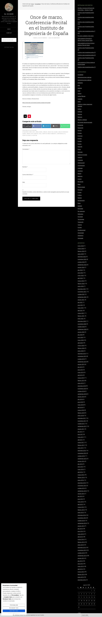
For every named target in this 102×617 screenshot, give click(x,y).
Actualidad (33, 130)
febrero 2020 (81, 348)
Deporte (80, 114)
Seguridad (80, 208)
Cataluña (80, 99)
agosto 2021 (81, 299)
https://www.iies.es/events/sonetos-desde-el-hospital (36, 102)
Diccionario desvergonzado (85, 122)
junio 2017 (80, 434)
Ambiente (80, 82)
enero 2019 (81, 383)
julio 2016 (80, 464)
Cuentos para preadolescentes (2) (87, 67)
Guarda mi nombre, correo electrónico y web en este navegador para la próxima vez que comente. (45, 193)
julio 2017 (80, 431)
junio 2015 (80, 499)
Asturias (80, 88)
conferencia (60, 133)
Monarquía (80, 181)
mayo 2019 (81, 372)
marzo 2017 (81, 442)
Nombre (25, 167)
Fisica (79, 149)
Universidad (81, 233)
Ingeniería (80, 160)
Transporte (80, 222)
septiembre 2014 (82, 523)
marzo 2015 (81, 507)
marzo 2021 (81, 313)
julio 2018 (80, 399)
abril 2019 (80, 375)
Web (23, 182)
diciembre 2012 (82, 580)
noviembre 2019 (82, 356)
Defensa (80, 111)
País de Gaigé (81, 187)
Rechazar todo (13, 608)
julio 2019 (80, 367)
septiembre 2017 (82, 426)
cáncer (45, 132)
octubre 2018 (81, 391)
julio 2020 (80, 334)
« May (79, 613)
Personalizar (14, 605)
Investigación (81, 165)
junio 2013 (80, 563)
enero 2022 (81, 286)
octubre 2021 (81, 294)
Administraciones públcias (84, 77)
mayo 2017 (81, 437)
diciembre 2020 (82, 321)
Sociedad (80, 216)
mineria (79, 179)
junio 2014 (80, 531)
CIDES (40, 133)
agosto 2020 (81, 332)
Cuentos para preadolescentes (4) (87, 55)
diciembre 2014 (82, 515)
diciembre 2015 (82, 483)
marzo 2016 (81, 475)
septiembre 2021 (82, 297)
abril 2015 (80, 504)
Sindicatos (80, 214)
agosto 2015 (81, 493)
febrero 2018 (81, 413)
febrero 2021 (81, 316)
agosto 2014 (81, 526)
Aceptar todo (14, 611)
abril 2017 (80, 440)
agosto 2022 (81, 267)
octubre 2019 (81, 359)
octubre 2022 (81, 262)
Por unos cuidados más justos (86, 36)
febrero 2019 (81, 380)
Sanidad (80, 206)
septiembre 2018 (82, 394)
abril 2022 (80, 278)
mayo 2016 (81, 469)
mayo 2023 (81, 246)
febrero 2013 (81, 574)
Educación (80, 128)
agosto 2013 (81, 558)
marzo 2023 (81, 248)
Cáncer (79, 93)
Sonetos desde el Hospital (29, 135)
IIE (64, 133)
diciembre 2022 (82, 256)
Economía (80, 125)
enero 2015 (81, 512)
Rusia (79, 203)
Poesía (79, 192)
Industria (80, 157)
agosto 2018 (81, 396)
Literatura (80, 171)
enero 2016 (81, 480)
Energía (80, 138)
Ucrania (80, 227)
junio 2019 (80, 369)
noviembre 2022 (82, 259)
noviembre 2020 (82, 324)
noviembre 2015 (82, 485)
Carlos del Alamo (53, 132)
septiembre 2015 (82, 491)
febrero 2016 (81, 477)
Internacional (81, 163)
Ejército (80, 130)
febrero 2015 (81, 510)
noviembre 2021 (82, 291)
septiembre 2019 (82, 361)
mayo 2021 (81, 308)
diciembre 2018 (82, 386)
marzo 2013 (81, 571)
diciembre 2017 (82, 418)
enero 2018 (81, 415)
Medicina (80, 176)
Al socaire (9, 14)
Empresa (80, 136)
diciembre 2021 (82, 289)
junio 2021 (80, 305)
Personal (80, 189)
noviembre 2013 (82, 550)
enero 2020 (81, 351)
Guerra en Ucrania (82, 154)
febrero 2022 (81, 283)
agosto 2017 (81, 429)
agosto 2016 (81, 461)
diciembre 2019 (82, 353)
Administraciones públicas (84, 80)
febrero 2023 (81, 251)
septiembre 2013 (82, 555)
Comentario (25, 149)
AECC (33, 132)
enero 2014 (81, 545)
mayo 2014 (81, 534)
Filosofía (80, 146)
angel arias (39, 132)
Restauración (81, 200)
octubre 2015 (81, 488)
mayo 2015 (81, 501)
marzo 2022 (81, 281)
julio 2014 (80, 528)
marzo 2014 (81, 539)
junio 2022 (80, 273)
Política (80, 195)
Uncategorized (81, 230)
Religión (80, 198)
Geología (80, 152)
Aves (79, 91)
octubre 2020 (81, 326)
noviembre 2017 (82, 421)
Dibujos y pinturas (82, 119)
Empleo (80, 133)
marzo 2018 (81, 410)
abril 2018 (80, 407)
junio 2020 (80, 337)
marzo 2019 (81, 378)
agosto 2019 (81, 364)
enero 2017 (81, 448)
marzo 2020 (81, 345)
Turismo (80, 224)
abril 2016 (80, 472)
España (80, 141)
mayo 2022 (81, 275)
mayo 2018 (81, 404)
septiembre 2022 (82, 264)
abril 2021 (80, 310)
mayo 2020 (81, 340)
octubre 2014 (81, 520)
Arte (79, 85)
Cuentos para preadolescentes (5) (87, 52)
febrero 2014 (81, 542)
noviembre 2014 (82, 518)
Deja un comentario (54, 38)
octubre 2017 (81, 423)
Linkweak (80, 168)
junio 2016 (80, 466)
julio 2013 (80, 561)
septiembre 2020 (82, 329)
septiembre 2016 (82, 458)
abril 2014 (80, 536)
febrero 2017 (81, 445)
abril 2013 (80, 569)
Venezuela (80, 238)
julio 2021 (80, 302)
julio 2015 (80, 496)
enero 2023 (81, 254)
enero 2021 (81, 318)
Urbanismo (80, 235)
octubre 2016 (81, 456)
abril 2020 (80, 343)
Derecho (80, 117)
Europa (79, 144)
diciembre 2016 (82, 450)
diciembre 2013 (82, 547)
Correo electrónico (27, 174)
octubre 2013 (81, 553)
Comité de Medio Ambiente (49, 133)
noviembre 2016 (82, 453)
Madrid (79, 173)
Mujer (79, 184)
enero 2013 (81, 577)
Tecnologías (81, 219)
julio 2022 (80, 270)
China (79, 101)
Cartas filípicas (81, 96)
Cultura (79, 109)
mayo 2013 (81, 566)
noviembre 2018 (82, 388)
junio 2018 (80, 402)
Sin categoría (81, 211)
